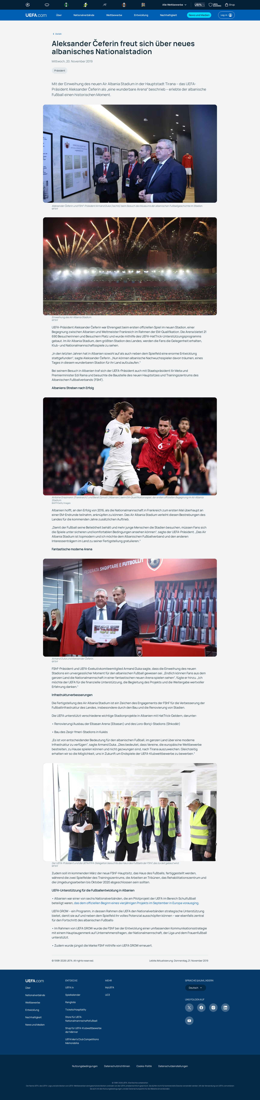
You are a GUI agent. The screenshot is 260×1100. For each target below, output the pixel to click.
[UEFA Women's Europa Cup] (85, 4)
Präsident (59, 70)
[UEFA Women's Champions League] (47, 4)
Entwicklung (32, 1010)
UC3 (107, 994)
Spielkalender (72, 994)
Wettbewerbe (32, 1002)
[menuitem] (61, 15)
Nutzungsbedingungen (85, 1066)
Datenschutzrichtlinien (117, 1066)
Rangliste (70, 1002)
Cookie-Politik (144, 1066)
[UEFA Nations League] (143, 4)
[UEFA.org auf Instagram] (213, 1011)
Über (28, 987)
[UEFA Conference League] (66, 4)
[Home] (34, 980)
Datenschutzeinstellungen (173, 1066)
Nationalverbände (35, 995)
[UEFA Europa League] (124, 4)
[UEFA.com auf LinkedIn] (225, 1011)
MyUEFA (109, 987)
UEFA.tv (69, 987)
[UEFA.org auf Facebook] (201, 1011)
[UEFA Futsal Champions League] (104, 4)
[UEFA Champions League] (27, 4)
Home (36, 15)
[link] (59, 15)
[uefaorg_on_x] (189, 1011)
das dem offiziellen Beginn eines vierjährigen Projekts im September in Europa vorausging (136, 903)
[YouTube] (189, 1024)
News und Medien (35, 1024)
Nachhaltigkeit (33, 1017)
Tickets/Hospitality (75, 1009)
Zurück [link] (58, 34)
